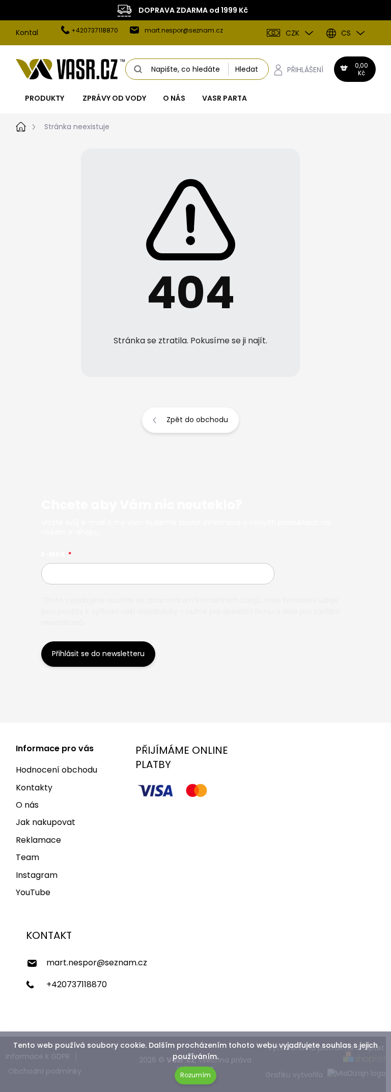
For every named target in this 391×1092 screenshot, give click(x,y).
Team (27, 857)
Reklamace (38, 840)
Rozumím (195, 1075)
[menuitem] (44, 98)
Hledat (246, 69)
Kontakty (31, 32)
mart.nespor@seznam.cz (96, 962)
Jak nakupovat (45, 822)
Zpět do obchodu (197, 420)
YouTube (33, 892)
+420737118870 (76, 984)
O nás (27, 805)
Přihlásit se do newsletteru (98, 653)
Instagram (37, 875)
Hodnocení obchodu (56, 770)
